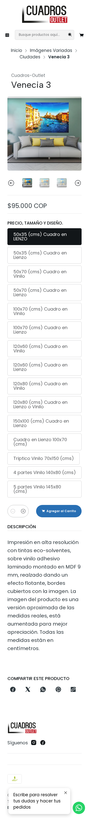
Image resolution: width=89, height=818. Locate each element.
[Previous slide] (11, 183)
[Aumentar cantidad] (23, 511)
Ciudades (30, 57)
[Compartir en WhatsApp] (43, 689)
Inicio (16, 50)
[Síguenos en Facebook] (43, 743)
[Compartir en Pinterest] (58, 689)
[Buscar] (70, 35)
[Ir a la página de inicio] (44, 14)
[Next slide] (78, 183)
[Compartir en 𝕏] (28, 689)
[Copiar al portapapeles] (73, 689)
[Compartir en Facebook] (12, 689)
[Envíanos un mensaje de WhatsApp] (79, 808)
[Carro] (82, 35)
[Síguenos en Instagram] (34, 743)
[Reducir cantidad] (13, 511)
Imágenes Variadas (51, 50)
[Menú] (7, 35)
